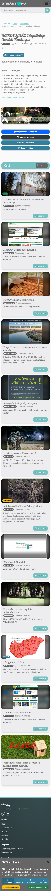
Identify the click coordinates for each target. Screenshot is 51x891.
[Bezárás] (48, 862)
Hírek (15, 24)
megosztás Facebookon (26, 132)
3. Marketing (31, 881)
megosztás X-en (26, 137)
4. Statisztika (42, 881)
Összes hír (41, 165)
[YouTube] (8, 814)
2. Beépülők (19, 881)
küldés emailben (26, 143)
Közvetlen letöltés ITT (14, 55)
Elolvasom (39, 216)
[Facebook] (3, 814)
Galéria (4, 839)
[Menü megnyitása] (46, 3)
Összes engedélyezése (39, 887)
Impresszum (6, 852)
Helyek (4, 831)
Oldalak (4, 835)
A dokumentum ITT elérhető (13, 97)
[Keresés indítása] (47, 10)
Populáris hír (24, 24)
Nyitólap (6, 24)
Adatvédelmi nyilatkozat (12, 849)
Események (6, 828)
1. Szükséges (8, 881)
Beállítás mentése (12, 887)
